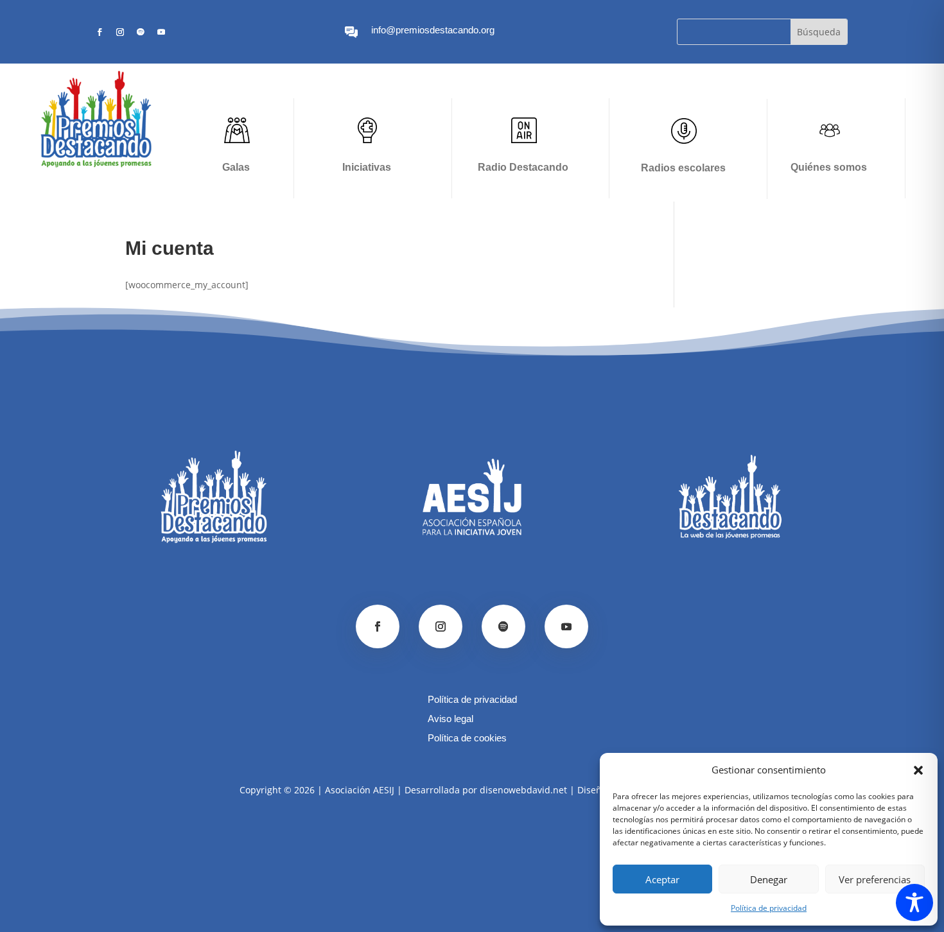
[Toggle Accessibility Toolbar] (914, 902)
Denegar (768, 879)
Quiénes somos (829, 167)
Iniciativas (366, 167)
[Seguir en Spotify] (140, 32)
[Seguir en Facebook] (99, 32)
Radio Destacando (523, 167)
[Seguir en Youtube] (161, 32)
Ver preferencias (875, 879)
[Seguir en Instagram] (120, 32)
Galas (236, 167)
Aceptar (662, 879)
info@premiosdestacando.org (432, 29)
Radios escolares (683, 167)
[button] (918, 770)
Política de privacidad (769, 907)
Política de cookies (467, 738)
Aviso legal (450, 719)
